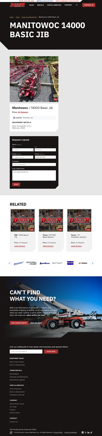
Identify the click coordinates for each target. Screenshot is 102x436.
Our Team (13, 407)
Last (36, 146)
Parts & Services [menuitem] (54, 5)
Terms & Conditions (70, 432)
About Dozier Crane (17, 404)
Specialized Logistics (17, 380)
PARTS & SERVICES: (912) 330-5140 (67, 1)
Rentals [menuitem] (40, 5)
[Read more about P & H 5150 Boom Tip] (23, 220)
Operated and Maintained (19, 377)
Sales (12, 17)
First (13, 146)
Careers (12, 410)
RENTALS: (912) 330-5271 (45, 1)
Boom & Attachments (29, 17)
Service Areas (15, 413)
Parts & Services (15, 389)
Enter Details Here (18, 169)
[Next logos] (92, 263)
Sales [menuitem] (31, 5)
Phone (39, 154)
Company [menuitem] (68, 5)
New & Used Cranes (17, 362)
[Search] (76, 5)
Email (16, 154)
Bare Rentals (14, 374)
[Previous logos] (9, 263)
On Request (23, 112)
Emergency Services (17, 395)
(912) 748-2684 (36, 323)
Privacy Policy (58, 432)
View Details (19, 246)
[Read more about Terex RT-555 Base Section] (51, 220)
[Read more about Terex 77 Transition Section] (79, 220)
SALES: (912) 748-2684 (26, 1)
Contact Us (88, 5)
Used (17, 17)
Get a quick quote (19, 323)
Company (15, 161)
